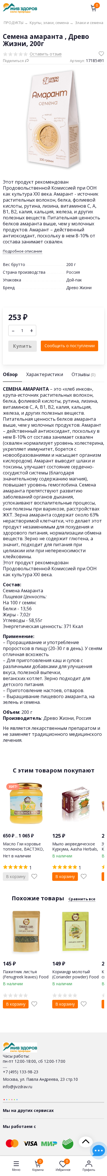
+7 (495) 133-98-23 (20, 1071)
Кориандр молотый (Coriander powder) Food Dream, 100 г (75, 977)
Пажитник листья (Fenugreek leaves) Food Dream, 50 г (26, 977)
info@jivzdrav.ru (17, 1086)
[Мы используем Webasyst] (10, 1099)
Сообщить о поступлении (70, 345)
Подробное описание (22, 251)
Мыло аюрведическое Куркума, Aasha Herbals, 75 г (75, 849)
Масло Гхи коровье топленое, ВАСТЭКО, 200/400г (23, 849)
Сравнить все (81, 898)
